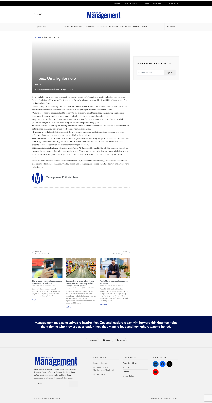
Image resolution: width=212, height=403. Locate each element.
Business (90, 27)
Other (144, 27)
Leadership (102, 27)
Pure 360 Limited (100, 363)
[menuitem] (77, 26)
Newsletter (157, 3)
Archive (38, 84)
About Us (126, 367)
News (66, 27)
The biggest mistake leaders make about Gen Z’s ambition (47, 282)
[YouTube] (156, 372)
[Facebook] (163, 364)
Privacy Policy (128, 376)
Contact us (145, 3)
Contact (126, 372)
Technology (125, 27)
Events (136, 27)
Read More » (35, 300)
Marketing (113, 27)
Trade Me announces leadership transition (114, 282)
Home (34, 37)
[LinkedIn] (156, 364)
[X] (169, 364)
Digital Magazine (172, 3)
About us (117, 3)
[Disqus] (81, 219)
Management (76, 27)
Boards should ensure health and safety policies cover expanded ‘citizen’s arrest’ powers (80, 283)
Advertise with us (130, 3)
